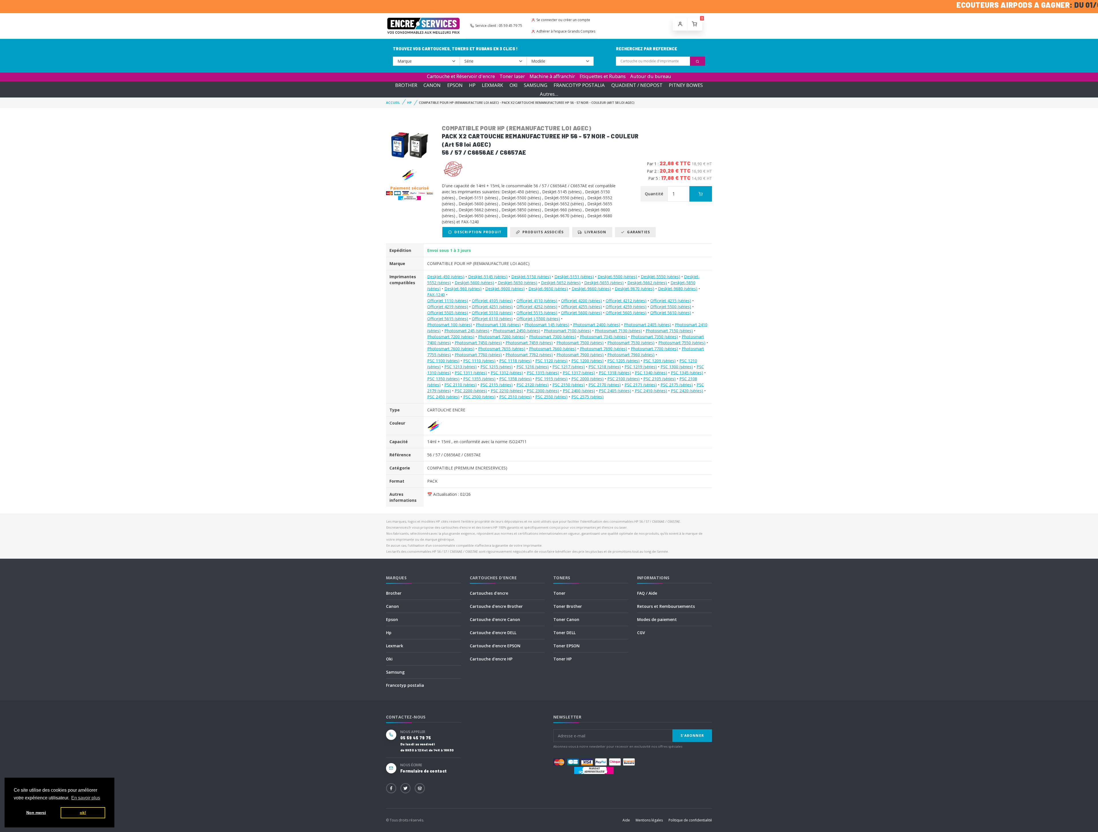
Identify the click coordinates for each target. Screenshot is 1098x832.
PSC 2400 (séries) (579, 390)
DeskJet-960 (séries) (463, 288)
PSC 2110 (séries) (460, 384)
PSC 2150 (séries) (568, 384)
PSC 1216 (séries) (532, 366)
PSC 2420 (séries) (687, 390)
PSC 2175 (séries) (677, 384)
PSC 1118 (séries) (515, 360)
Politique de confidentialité (690, 820)
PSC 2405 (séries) (615, 390)
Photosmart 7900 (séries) (580, 354)
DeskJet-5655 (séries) (604, 282)
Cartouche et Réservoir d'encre (461, 76)
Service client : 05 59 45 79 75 (498, 25)
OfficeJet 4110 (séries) (536, 300)
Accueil (393, 102)
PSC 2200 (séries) (471, 390)
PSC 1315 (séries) (543, 372)
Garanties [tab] (637, 232)
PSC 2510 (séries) (515, 396)
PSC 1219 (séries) (640, 366)
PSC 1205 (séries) (623, 360)
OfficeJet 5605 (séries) (626, 312)
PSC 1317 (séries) (579, 372)
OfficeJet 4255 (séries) (581, 306)
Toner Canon (566, 619)
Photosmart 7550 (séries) (681, 342)
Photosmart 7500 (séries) (580, 342)
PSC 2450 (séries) (443, 396)
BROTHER (406, 85)
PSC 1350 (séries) (443, 378)
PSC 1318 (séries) (615, 372)
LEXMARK (492, 85)
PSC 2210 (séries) (507, 390)
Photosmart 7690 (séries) (603, 348)
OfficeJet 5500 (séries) (670, 306)
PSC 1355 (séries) (479, 378)
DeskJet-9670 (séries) (634, 288)
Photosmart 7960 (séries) (631, 354)
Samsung (395, 672)
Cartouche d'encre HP (491, 659)
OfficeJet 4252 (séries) (536, 306)
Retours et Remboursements (666, 606)
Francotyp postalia (405, 685)
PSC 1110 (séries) (479, 360)
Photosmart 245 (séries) (466, 330)
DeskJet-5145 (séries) (488, 276)
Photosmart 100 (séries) (449, 324)
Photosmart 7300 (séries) (552, 336)
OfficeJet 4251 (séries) (492, 306)
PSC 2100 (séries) (623, 378)
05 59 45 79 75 (415, 737)
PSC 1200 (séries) (587, 360)
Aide (626, 820)
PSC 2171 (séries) (640, 384)
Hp (388, 632)
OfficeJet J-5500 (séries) (538, 318)
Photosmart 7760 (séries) (478, 354)
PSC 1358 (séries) (515, 378)
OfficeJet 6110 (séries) (492, 318)
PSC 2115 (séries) (496, 384)
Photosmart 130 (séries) (498, 324)
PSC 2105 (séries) (659, 378)
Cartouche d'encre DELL (493, 632)
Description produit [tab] (477, 232)
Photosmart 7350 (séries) (654, 336)
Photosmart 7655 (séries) (501, 348)
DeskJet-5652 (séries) (560, 282)
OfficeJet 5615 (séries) (447, 318)
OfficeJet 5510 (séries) (492, 312)
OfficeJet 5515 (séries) (536, 312)
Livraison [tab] (594, 232)
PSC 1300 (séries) (677, 366)
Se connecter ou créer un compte (563, 19)
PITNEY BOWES (686, 85)
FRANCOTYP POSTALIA (579, 85)
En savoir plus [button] (85, 797)
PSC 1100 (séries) (443, 360)
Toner (559, 593)
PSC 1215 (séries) (496, 366)
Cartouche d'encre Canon (495, 619)
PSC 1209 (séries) (659, 360)
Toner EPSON (566, 645)
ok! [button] (83, 812)
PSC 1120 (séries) (551, 360)
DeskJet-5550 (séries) (660, 276)
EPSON (455, 85)
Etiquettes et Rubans (603, 76)
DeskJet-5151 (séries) (574, 276)
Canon (392, 606)
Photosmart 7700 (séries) (654, 348)
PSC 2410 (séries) (651, 390)
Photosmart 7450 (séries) (478, 342)
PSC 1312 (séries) (507, 372)
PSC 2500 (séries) (479, 396)
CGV (641, 632)
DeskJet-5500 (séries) (617, 276)
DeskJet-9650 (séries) (548, 288)
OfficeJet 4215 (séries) (670, 300)
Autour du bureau (650, 76)
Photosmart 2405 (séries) (647, 324)
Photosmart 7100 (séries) (567, 330)
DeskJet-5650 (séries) (517, 282)
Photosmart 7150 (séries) (669, 330)
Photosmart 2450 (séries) (516, 330)
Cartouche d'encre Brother (496, 606)
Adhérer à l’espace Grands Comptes (565, 31)
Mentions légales (649, 820)
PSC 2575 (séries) (587, 396)
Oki (389, 659)
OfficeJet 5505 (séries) (447, 312)
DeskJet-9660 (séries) (591, 288)
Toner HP (562, 659)
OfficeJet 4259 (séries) (626, 306)
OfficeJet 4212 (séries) (626, 300)
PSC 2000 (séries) (587, 378)
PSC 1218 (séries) (604, 366)
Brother (393, 593)
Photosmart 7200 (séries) (450, 336)
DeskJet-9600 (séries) (505, 288)
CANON (432, 85)
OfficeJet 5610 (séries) (670, 312)
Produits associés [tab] (542, 232)
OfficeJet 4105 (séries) (492, 300)
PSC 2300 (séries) (543, 390)
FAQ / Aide (647, 593)
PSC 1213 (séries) (460, 366)
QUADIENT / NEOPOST (637, 85)
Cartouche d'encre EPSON (495, 645)
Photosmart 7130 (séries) (618, 330)
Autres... (549, 94)
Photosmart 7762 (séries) (529, 354)
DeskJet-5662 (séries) (647, 282)
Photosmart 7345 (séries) (603, 336)
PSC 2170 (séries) (604, 384)
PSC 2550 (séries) (551, 396)
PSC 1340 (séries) (651, 372)
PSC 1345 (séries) (687, 372)
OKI (514, 85)
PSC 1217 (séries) (568, 366)
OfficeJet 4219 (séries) (447, 306)
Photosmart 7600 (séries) (450, 348)
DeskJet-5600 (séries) (474, 282)
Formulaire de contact (423, 771)
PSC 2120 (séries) (532, 384)
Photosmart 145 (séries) (546, 324)
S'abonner (692, 735)
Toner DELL (564, 632)
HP (472, 85)
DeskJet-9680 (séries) (677, 288)
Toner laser (512, 76)
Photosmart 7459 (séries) (529, 342)
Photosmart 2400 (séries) (596, 324)
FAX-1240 (436, 294)
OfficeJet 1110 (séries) (447, 300)
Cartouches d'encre (489, 593)
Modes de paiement (657, 619)
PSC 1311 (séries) (471, 372)
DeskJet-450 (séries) (445, 276)
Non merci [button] (36, 812)
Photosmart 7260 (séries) (501, 336)
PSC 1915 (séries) (551, 378)
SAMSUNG (535, 85)
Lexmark (394, 645)
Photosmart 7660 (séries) (552, 348)
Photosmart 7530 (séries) (631, 342)
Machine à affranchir (552, 76)
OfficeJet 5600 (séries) (581, 312)
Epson (392, 619)
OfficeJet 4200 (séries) (581, 300)
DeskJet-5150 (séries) (531, 276)
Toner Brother (567, 606)
